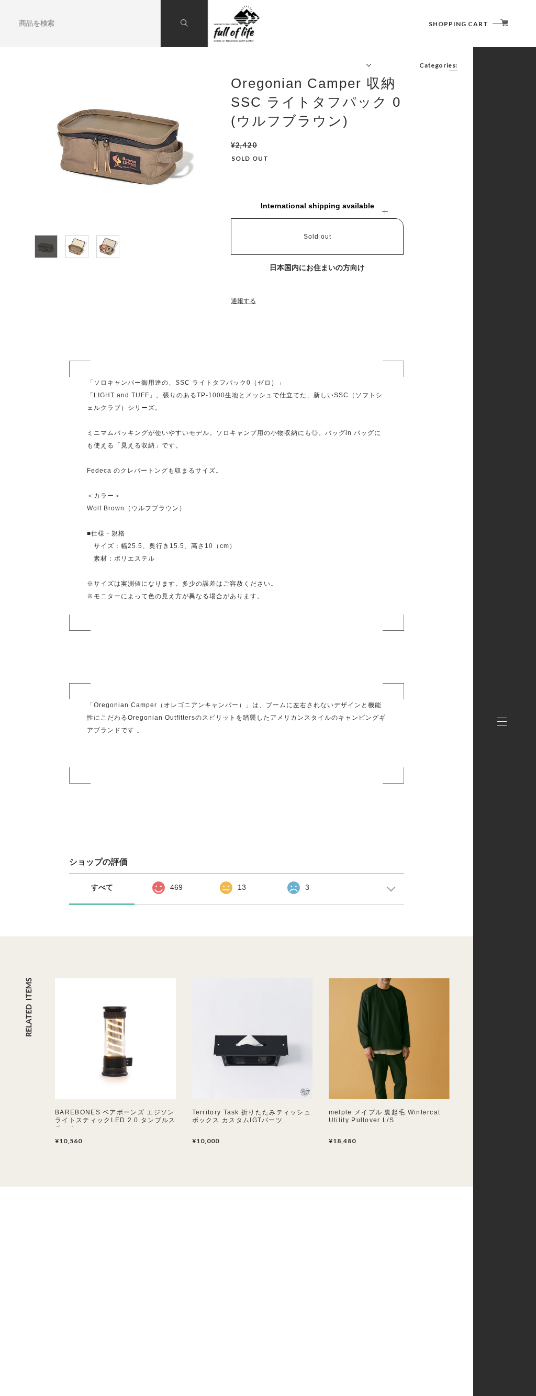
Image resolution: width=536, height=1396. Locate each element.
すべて (102, 887)
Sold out (317, 236)
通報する (243, 301)
